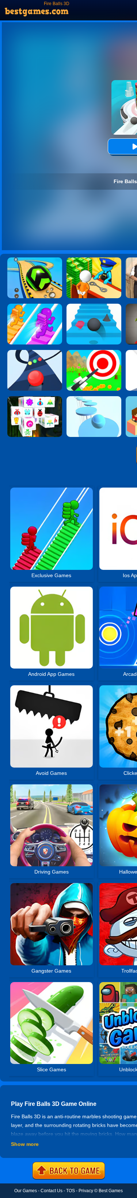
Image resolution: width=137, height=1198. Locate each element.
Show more (25, 1144)
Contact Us (51, 1190)
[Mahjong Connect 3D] (34, 398)
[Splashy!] (93, 398)
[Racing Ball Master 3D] (34, 260)
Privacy (86, 1190)
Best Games (111, 1190)
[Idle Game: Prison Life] (93, 260)
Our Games (25, 1190)
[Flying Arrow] (93, 352)
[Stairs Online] (93, 306)
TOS (70, 1190)
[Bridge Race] (34, 306)
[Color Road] (34, 352)
